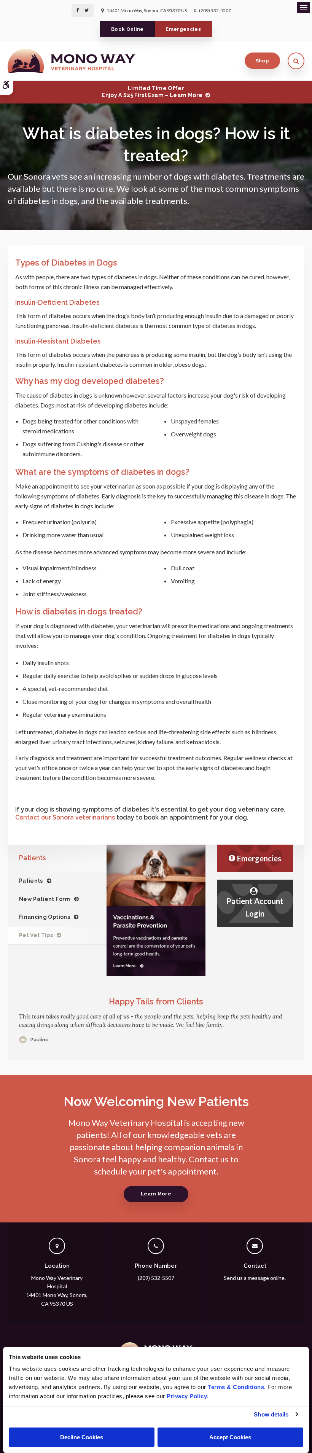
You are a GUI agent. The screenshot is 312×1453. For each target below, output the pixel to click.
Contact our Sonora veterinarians (65, 817)
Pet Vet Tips (36, 935)
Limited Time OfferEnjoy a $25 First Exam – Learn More (152, 91)
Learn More (156, 1194)
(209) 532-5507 (215, 10)
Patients (31, 881)
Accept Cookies (230, 1437)
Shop (262, 61)
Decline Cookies (81, 1437)
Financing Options (44, 917)
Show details (271, 1414)
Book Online (127, 29)
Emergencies (183, 29)
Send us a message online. (255, 1278)
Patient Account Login (254, 907)
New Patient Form (44, 899)
